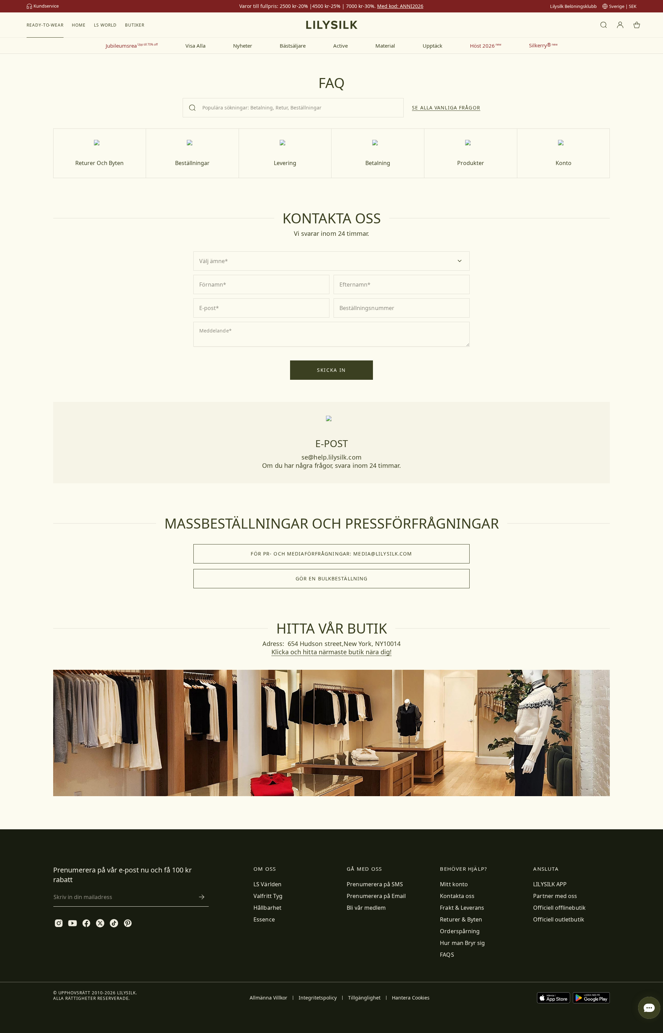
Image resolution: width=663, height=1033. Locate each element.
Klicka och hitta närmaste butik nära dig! (331, 652)
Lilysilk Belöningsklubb (573, 6)
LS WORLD (105, 25)
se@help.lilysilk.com (331, 457)
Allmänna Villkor (268, 998)
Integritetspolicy (318, 998)
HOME (79, 25)
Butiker (134, 25)
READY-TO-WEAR (45, 25)
